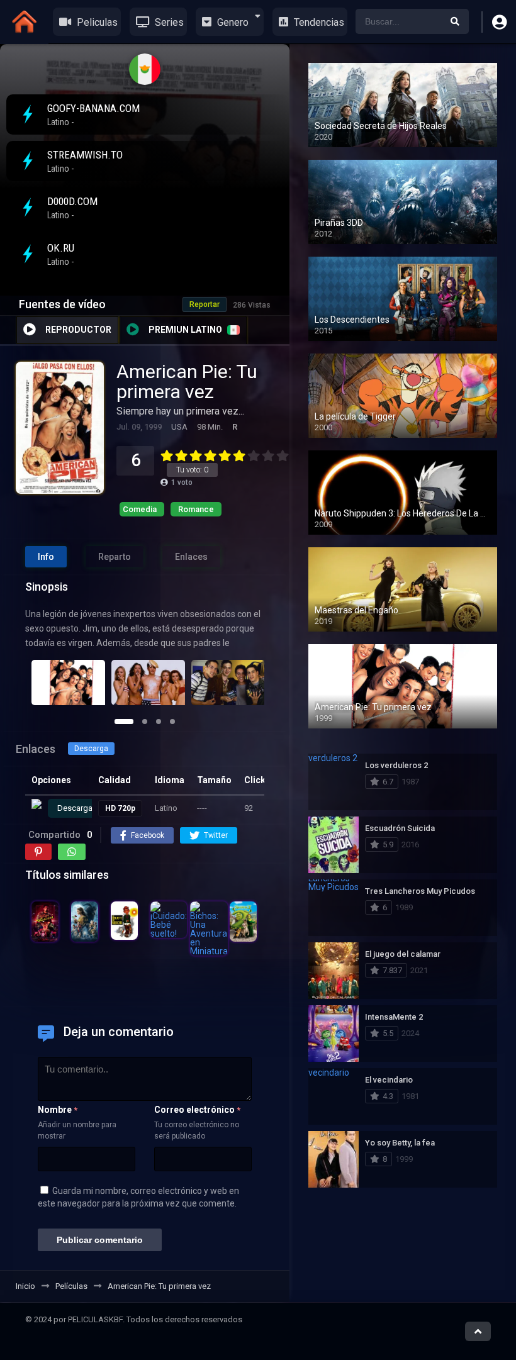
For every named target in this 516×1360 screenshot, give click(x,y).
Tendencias (317, 22)
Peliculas (96, 22)
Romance (196, 509)
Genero (232, 22)
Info (46, 557)
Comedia (140, 509)
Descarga (91, 748)
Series (168, 22)
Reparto (114, 557)
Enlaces (191, 557)
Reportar (204, 304)
